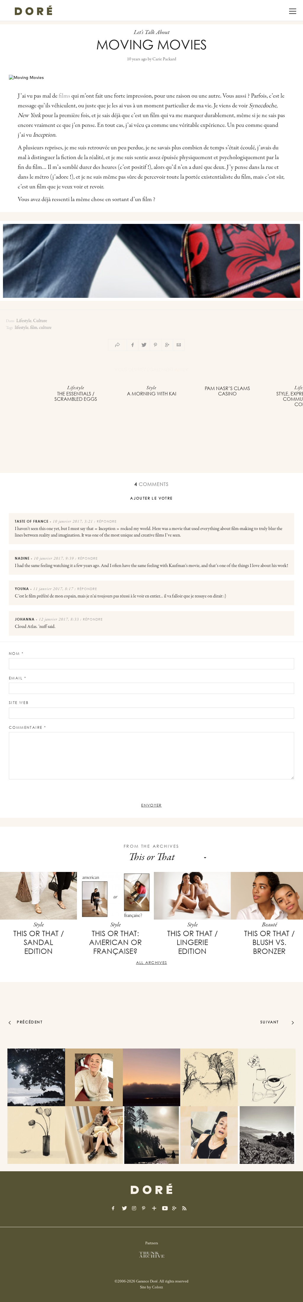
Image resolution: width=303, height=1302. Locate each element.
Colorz (157, 1287)
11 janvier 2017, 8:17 (53, 589)
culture (45, 327)
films (64, 96)
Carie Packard (164, 59)
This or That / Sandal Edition (38, 942)
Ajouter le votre (151, 498)
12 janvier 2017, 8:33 (59, 620)
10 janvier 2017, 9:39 (54, 559)
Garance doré (151, 1189)
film (33, 327)
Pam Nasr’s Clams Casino (227, 391)
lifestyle (21, 327)
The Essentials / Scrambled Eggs (75, 396)
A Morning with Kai (151, 394)
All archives (151, 962)
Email (18, 678)
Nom (16, 653)
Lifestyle (23, 321)
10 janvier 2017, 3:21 (73, 522)
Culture (40, 321)
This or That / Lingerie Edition (192, 942)
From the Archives (152, 846)
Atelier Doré (33, 10)
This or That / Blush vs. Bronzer (269, 942)
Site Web (19, 702)
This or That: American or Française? (115, 942)
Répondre (107, 521)
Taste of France (32, 521)
